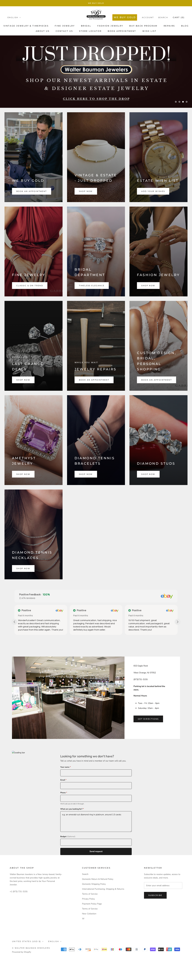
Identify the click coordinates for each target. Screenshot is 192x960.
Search (163, 17)
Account (148, 17)
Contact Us (64, 31)
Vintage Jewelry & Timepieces (26, 26)
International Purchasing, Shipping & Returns (103, 889)
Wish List (149, 31)
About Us (43, 31)
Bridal (86, 26)
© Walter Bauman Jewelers (31, 948)
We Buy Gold (96, 3)
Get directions (148, 719)
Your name (65, 767)
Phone (63, 792)
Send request (96, 851)
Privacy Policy (88, 898)
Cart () (178, 17)
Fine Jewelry (65, 26)
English (13, 17)
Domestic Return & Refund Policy (97, 879)
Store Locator (90, 31)
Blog (185, 26)
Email (63, 780)
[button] (134, 633)
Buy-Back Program (143, 26)
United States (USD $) (26, 941)
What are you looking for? (72, 809)
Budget (67, 836)
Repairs (169, 26)
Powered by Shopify (21, 952)
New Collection (89, 913)
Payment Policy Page (92, 903)
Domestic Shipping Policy (94, 884)
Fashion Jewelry (110, 26)
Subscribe (155, 895)
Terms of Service (90, 893)
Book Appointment (122, 31)
